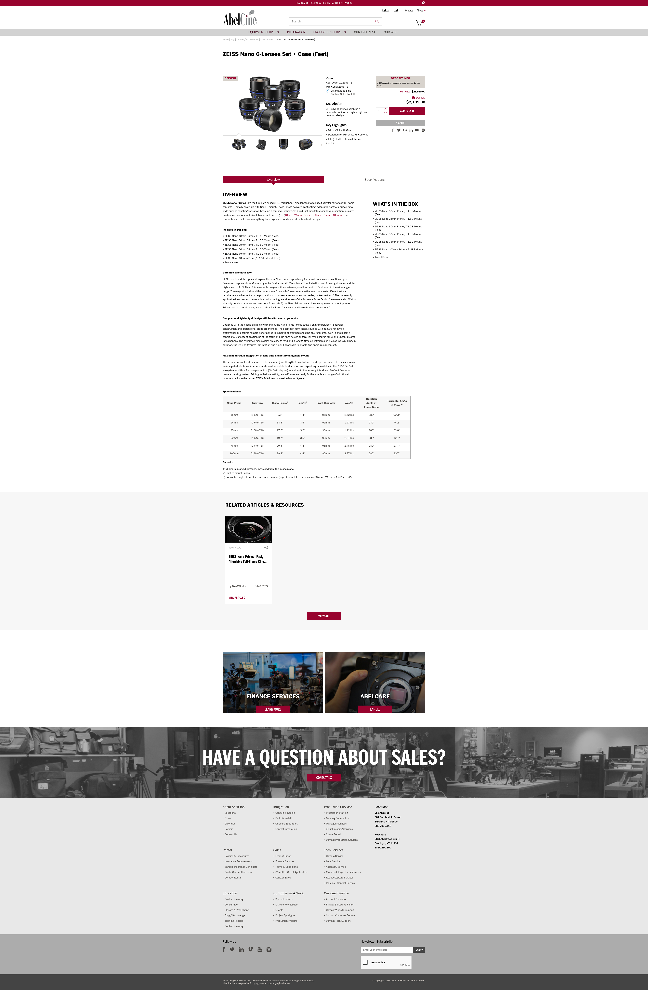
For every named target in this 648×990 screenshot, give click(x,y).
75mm (327, 215)
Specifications (375, 179)
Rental (227, 850)
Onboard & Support (286, 823)
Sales (277, 850)
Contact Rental (233, 877)
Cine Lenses (267, 39)
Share (266, 547)
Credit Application (297, 872)
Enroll (375, 709)
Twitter (231, 949)
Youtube (259, 949)
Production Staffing (337, 812)
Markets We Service (286, 904)
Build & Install (283, 818)
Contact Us (231, 834)
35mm (307, 215)
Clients (279, 910)
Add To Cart (407, 111)
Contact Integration (286, 829)
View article (236, 597)
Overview (273, 179)
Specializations (283, 899)
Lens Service (333, 861)
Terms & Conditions (286, 866)
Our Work (392, 32)
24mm (298, 215)
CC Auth (280, 872)
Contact (409, 10)
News (228, 818)
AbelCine (240, 17)
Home (225, 39)
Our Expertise (365, 32)
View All (324, 616)
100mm (337, 215)
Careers (229, 829)
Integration (296, 32)
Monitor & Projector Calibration (343, 872)
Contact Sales (283, 877)
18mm (288, 215)
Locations (230, 812)
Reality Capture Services (337, 3)
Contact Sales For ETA (343, 94)
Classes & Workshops (237, 910)
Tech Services (333, 850)
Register (385, 10)
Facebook (224, 949)
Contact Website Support (340, 910)
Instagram (269, 949)
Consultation (232, 904)
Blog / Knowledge (235, 915)
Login (396, 10)
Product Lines (283, 856)
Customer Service (336, 893)
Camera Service (334, 856)
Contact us (324, 778)
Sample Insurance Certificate (241, 866)
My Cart (423, 21)
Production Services (329, 32)
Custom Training (234, 899)
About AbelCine (234, 807)
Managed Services (336, 823)
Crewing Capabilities (337, 818)
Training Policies (234, 920)
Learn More (273, 709)
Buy (232, 39)
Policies (330, 883)
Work (300, 893)
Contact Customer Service (340, 915)
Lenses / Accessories (247, 39)
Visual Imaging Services (339, 829)
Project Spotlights (285, 915)
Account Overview (336, 899)
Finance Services (284, 861)
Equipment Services (263, 32)
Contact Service (346, 883)
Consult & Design (285, 812)
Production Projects (286, 920)
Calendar (230, 823)
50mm (317, 215)
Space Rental (333, 834)
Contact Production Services (342, 839)
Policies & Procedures (237, 856)
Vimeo (250, 949)
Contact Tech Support (338, 920)
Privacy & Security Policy (340, 904)
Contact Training (234, 926)
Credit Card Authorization (239, 872)
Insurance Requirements (239, 861)
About (420, 10)
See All (330, 143)
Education (230, 893)
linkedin (241, 949)
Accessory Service (336, 866)
